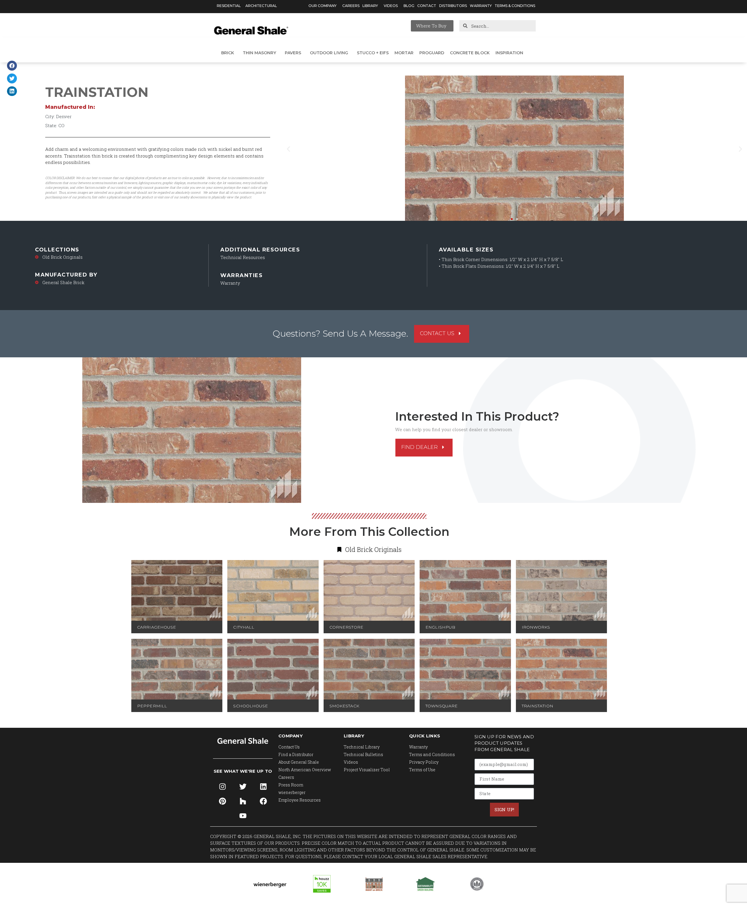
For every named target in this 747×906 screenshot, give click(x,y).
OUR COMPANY (322, 6)
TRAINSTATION (537, 706)
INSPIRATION (509, 52)
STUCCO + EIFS (373, 52)
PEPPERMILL (152, 706)
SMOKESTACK (344, 706)
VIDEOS (391, 6)
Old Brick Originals (62, 257)
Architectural (261, 6)
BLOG (409, 6)
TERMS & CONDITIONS (515, 6)
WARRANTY (481, 6)
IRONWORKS (536, 627)
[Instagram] (222, 786)
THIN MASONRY (259, 52)
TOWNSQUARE (441, 706)
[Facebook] (263, 801)
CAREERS (350, 6)
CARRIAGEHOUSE (156, 627)
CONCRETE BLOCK (470, 52)
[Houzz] (242, 801)
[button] (12, 66)
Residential (229, 6)
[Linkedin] (263, 786)
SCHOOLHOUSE (250, 706)
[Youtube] (242, 815)
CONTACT (426, 6)
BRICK (227, 52)
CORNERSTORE (346, 627)
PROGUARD (431, 52)
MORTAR (404, 52)
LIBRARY (370, 6)
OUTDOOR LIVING (329, 52)
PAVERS (293, 52)
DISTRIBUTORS (453, 6)
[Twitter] (242, 786)
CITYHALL (243, 627)
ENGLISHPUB (440, 627)
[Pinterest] (222, 801)
